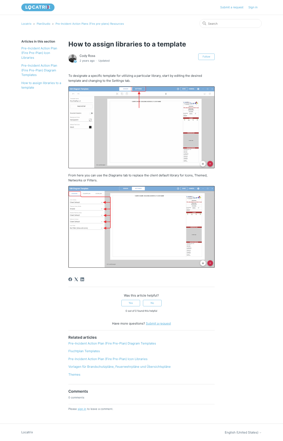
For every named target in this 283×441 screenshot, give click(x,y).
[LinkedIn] (82, 279)
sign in (82, 408)
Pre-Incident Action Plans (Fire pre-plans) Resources (90, 23)
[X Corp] (76, 279)
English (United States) (242, 432)
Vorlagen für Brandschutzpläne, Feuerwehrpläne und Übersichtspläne (119, 367)
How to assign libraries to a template (41, 85)
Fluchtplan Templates (84, 351)
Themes (74, 374)
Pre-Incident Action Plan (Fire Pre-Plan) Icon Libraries (39, 53)
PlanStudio (43, 23)
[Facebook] (70, 279)
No (152, 302)
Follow (206, 56)
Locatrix (26, 23)
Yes (131, 302)
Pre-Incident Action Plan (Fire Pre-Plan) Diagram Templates (39, 70)
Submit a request (231, 7)
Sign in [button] (253, 7)
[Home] (37, 7)
